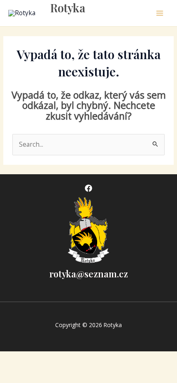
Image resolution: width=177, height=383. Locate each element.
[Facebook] (88, 188)
